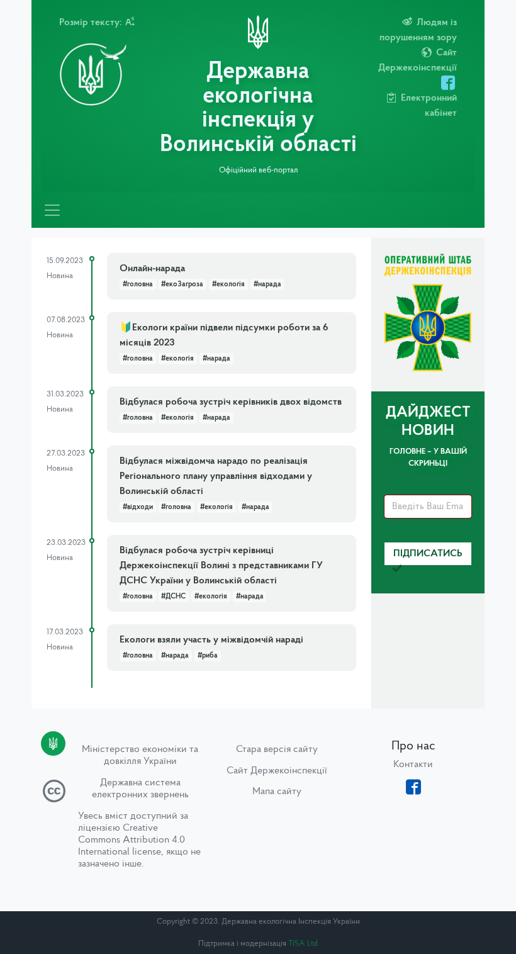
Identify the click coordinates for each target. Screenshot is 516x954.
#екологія (228, 284)
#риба (208, 655)
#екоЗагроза (182, 284)
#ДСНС (173, 596)
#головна (138, 284)
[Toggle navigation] (52, 210)
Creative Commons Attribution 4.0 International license (131, 840)
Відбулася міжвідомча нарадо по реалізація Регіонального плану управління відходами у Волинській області (216, 476)
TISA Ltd (303, 944)
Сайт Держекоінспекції (277, 771)
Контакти (413, 765)
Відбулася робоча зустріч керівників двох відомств (231, 402)
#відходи (138, 507)
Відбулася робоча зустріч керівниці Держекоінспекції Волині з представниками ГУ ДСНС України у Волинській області (221, 566)
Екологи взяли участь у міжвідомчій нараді (211, 640)
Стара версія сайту (277, 749)
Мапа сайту (276, 792)
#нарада (267, 284)
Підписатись (428, 554)
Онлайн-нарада (152, 269)
